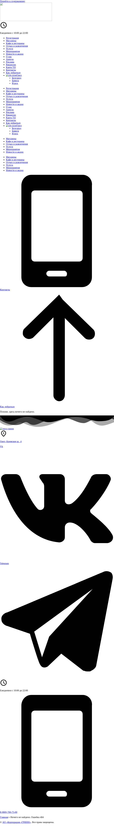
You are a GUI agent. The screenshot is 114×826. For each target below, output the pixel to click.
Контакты (11, 70)
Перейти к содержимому (12, 1)
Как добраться (13, 72)
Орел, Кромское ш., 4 (11, 441)
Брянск (15, 80)
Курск (15, 83)
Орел (19, 75)
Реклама (10, 62)
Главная (4, 817)
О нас (9, 56)
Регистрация (12, 38)
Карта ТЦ (11, 67)
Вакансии (11, 64)
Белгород (16, 78)
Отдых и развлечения (17, 46)
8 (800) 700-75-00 (8, 812)
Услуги (9, 48)
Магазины (11, 40)
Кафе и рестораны (15, 43)
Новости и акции (14, 54)
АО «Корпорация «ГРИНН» (16, 822)
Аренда (10, 59)
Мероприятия (13, 51)
